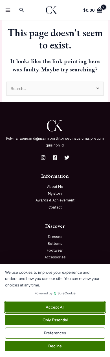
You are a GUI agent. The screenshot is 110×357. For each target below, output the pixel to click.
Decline (55, 346)
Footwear (55, 250)
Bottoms (55, 243)
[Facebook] (55, 157)
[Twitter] (66, 157)
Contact (55, 207)
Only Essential (55, 320)
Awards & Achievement (55, 200)
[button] (21, 10)
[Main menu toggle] (8, 10)
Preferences (55, 333)
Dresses (55, 236)
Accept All (55, 307)
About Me (55, 186)
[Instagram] (43, 157)
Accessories (55, 257)
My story (55, 193)
